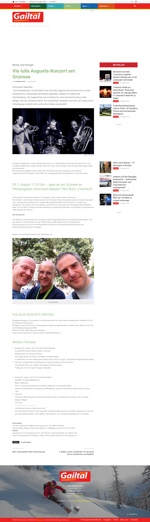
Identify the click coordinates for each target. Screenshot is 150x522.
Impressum (65, 520)
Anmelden (53, 1)
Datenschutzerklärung (53, 520)
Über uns (124, 520)
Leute (67, 6)
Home (14, 26)
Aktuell (17, 6)
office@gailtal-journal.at (83, 501)
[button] (135, 6)
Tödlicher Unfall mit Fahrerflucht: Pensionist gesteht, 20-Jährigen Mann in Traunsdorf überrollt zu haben (125, 92)
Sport (84, 6)
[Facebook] (132, 1)
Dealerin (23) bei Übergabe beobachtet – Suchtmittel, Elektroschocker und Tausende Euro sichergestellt (124, 182)
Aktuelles (118, 65)
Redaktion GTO (20, 81)
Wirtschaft (35, 6)
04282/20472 (78, 496)
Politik (50, 6)
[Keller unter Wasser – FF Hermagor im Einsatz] (105, 167)
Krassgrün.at (40, 520)
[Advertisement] (91, 17)
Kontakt (134, 520)
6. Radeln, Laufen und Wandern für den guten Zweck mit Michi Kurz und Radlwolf (76, 453)
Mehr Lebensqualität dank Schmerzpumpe (28, 452)
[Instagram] (136, 1)
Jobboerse (103, 6)
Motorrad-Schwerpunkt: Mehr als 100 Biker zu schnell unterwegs (123, 198)
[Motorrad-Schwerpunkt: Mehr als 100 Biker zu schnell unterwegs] (105, 199)
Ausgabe (107, 520)
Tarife (115, 520)
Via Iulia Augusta (26, 442)
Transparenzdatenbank (91, 520)
